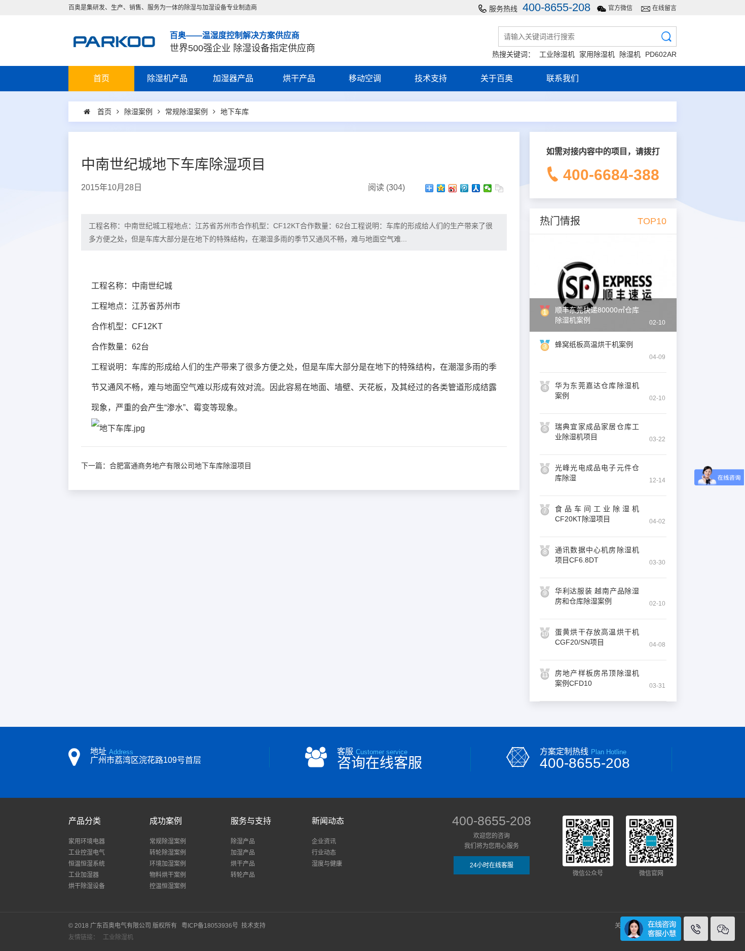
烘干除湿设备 (86, 886)
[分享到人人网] (476, 188)
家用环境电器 (86, 841)
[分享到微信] (487, 188)
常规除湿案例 (168, 841)
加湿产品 (243, 852)
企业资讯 (324, 841)
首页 (101, 78)
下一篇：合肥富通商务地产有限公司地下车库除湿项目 (166, 466)
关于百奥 (496, 78)
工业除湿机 (557, 54)
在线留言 (664, 8)
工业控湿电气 (86, 852)
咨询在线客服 (379, 763)
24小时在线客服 (491, 865)
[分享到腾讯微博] (464, 188)
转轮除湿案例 (168, 852)
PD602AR (661, 54)
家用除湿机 (597, 54)
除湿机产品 (167, 78)
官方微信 (620, 8)
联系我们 (562, 78)
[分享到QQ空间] (441, 188)
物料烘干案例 (168, 874)
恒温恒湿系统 (86, 863)
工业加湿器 (83, 874)
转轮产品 (243, 874)
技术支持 (431, 78)
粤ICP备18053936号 (209, 925)
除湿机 (630, 54)
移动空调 (365, 78)
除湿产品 (243, 841)
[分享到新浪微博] (453, 188)
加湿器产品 (233, 78)
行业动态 (324, 852)
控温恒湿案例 (168, 886)
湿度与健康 (327, 863)
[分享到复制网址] (499, 188)
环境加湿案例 (168, 863)
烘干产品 (299, 78)
